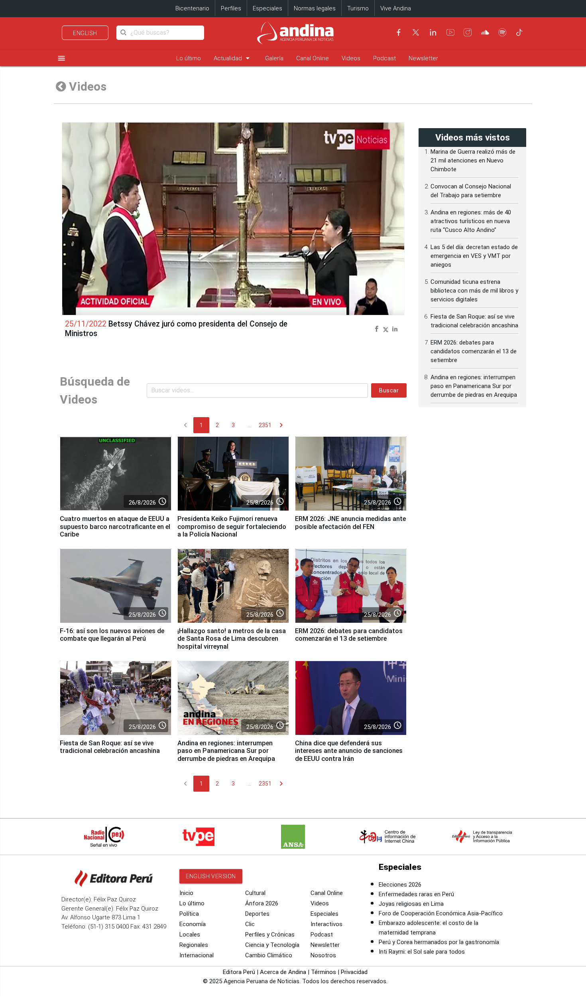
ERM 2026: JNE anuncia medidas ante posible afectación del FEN (350, 523)
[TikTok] (519, 32)
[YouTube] (450, 32)
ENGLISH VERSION (211, 876)
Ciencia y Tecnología (272, 945)
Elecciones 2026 (400, 884)
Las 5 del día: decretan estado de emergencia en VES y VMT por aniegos (474, 256)
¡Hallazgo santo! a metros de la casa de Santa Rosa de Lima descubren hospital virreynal (231, 639)
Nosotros (323, 955)
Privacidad (354, 972)
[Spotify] (502, 32)
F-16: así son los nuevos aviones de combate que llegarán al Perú (112, 635)
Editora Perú (239, 972)
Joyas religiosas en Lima (411, 903)
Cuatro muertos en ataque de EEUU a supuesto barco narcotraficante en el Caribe (115, 527)
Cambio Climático (268, 955)
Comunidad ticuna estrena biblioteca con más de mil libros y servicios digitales (474, 290)
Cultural (255, 893)
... (249, 425)
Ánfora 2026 (261, 903)
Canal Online (312, 58)
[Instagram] (468, 32)
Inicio (186, 893)
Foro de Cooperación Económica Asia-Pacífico (441, 913)
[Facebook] (399, 32)
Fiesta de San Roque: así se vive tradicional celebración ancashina (110, 747)
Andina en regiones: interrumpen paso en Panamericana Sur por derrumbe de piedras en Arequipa (226, 751)
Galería (274, 58)
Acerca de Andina (283, 972)
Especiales (267, 8)
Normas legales (315, 8)
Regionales (193, 945)
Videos (351, 58)
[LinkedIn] (433, 32)
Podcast (384, 58)
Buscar (389, 390)
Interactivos (326, 924)
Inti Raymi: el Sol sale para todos (422, 951)
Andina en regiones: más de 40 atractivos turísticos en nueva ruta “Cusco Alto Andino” (471, 221)
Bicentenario (192, 8)
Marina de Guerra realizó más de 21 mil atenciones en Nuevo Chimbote (473, 160)
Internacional (196, 955)
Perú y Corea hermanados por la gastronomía (439, 942)
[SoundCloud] (485, 32)
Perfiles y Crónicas (270, 934)
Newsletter (423, 58)
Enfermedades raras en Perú (416, 894)
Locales (189, 934)
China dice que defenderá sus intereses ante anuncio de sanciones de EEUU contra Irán (349, 751)
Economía (192, 924)
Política (189, 913)
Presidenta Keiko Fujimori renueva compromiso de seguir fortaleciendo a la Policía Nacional (231, 527)
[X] (416, 32)
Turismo (358, 8)
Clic (250, 924)
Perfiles (231, 8)
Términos (323, 972)
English (85, 33)
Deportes (257, 913)
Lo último (188, 58)
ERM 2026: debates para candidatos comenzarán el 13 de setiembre (349, 635)
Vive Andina (395, 8)
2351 (265, 425)
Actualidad (233, 58)
